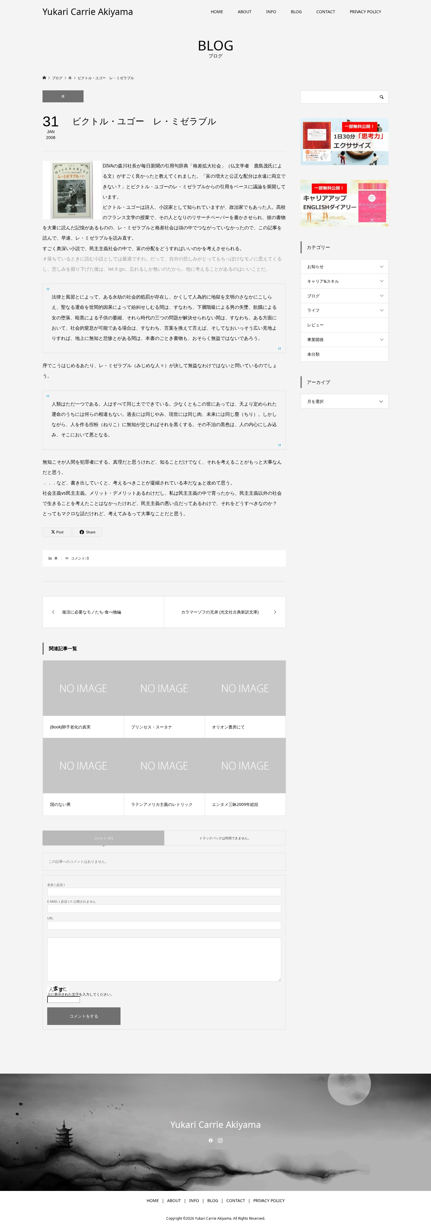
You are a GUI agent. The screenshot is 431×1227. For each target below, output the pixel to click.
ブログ (313, 296)
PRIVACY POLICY (365, 11)
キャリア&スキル (323, 281)
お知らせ (315, 266)
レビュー (315, 325)
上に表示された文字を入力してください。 (80, 994)
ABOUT (245, 11)
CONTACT (325, 11)
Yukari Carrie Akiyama (88, 12)
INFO (271, 11)
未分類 (313, 354)
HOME (217, 11)
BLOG (296, 11)
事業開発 (315, 339)
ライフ (313, 310)
